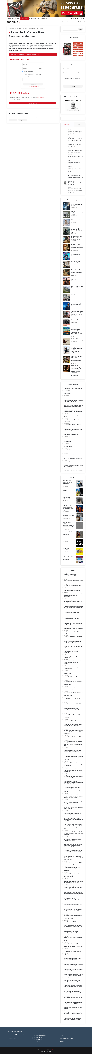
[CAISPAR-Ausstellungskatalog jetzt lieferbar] (66, 214)
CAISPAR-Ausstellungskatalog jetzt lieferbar (77, 213)
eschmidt (70, 154)
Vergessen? (40, 68)
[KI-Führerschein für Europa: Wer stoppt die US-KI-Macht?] (66, 206)
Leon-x (69, 160)
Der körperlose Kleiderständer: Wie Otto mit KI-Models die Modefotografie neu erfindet (76, 349)
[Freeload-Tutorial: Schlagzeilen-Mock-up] (79, 500)
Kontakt (61, 1035)
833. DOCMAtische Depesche (40, 1033)
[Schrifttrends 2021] (79, 543)
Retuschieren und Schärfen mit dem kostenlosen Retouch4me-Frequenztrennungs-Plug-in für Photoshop (69, 525)
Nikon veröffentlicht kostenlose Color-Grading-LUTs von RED (69, 515)
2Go (15, 28)
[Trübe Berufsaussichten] (66, 297)
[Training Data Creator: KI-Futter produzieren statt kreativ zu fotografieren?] (66, 314)
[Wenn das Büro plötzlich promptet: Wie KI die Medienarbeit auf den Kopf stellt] (66, 231)
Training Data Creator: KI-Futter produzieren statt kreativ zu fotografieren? (77, 313)
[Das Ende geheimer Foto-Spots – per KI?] (66, 289)
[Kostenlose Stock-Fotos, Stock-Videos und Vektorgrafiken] (79, 559)
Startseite (11, 28)
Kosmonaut (70, 173)
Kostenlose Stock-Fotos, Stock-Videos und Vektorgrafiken (68, 558)
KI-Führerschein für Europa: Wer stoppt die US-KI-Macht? (76, 204)
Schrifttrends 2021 (67, 540)
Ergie (69, 136)
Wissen (74, 21)
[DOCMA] (13, 22)
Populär (79, 124)
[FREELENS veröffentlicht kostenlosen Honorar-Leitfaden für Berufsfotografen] (79, 483)
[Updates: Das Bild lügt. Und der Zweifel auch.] (66, 306)
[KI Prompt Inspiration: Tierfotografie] (66, 222)
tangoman (70, 166)
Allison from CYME (72, 142)
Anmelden (33, 84)
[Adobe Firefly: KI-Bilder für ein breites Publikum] (66, 256)
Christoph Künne (71, 181)
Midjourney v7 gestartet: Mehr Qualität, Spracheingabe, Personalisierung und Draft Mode (76, 359)
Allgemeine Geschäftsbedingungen (66, 1038)
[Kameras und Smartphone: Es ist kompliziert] (66, 322)
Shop (63, 21)
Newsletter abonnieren (64, 1033)
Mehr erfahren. (40, 97)
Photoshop (19, 28)
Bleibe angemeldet (28, 71)
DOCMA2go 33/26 (38, 1039)
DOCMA (55, 1049)
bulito (69, 187)
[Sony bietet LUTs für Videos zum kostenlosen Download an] (79, 534)
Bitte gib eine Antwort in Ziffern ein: (32, 74)
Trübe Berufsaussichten (76, 294)
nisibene (70, 148)
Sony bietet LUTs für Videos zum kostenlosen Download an (68, 533)
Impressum (61, 1041)
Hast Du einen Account (33, 86)
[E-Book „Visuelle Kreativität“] (79, 551)
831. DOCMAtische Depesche (40, 1041)
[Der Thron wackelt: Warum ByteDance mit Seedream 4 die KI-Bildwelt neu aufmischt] (66, 239)
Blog (68, 21)
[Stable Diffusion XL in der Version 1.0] (66, 281)
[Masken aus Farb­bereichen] (79, 492)
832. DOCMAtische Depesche (40, 1035)
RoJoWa (70, 129)
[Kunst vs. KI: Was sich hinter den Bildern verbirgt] (66, 341)
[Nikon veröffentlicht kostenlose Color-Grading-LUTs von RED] (79, 517)
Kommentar (67, 124)
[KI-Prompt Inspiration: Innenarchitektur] (66, 264)
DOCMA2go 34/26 (38, 1037)
